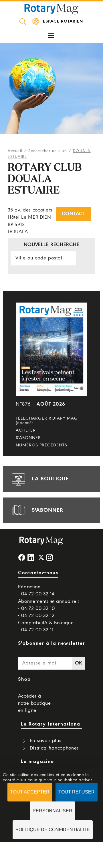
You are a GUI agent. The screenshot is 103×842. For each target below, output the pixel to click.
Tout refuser (76, 791)
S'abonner (28, 438)
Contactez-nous (38, 573)
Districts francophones (54, 748)
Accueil (15, 151)
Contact (73, 214)
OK (78, 663)
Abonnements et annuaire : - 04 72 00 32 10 (49, 605)
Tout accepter (29, 791)
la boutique (50, 479)
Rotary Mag (51, 8)
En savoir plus (46, 741)
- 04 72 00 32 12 (36, 616)
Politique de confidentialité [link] (52, 829)
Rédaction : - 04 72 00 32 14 (36, 590)
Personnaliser (52, 810)
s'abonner (47, 510)
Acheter (26, 430)
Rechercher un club (47, 151)
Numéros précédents (41, 445)
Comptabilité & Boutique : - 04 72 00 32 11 (47, 626)
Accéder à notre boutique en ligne (34, 703)
